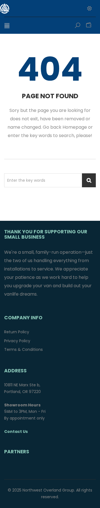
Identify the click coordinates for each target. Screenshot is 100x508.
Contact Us (16, 431)
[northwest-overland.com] (34, 8)
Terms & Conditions (23, 349)
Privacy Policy (17, 341)
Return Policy (16, 332)
